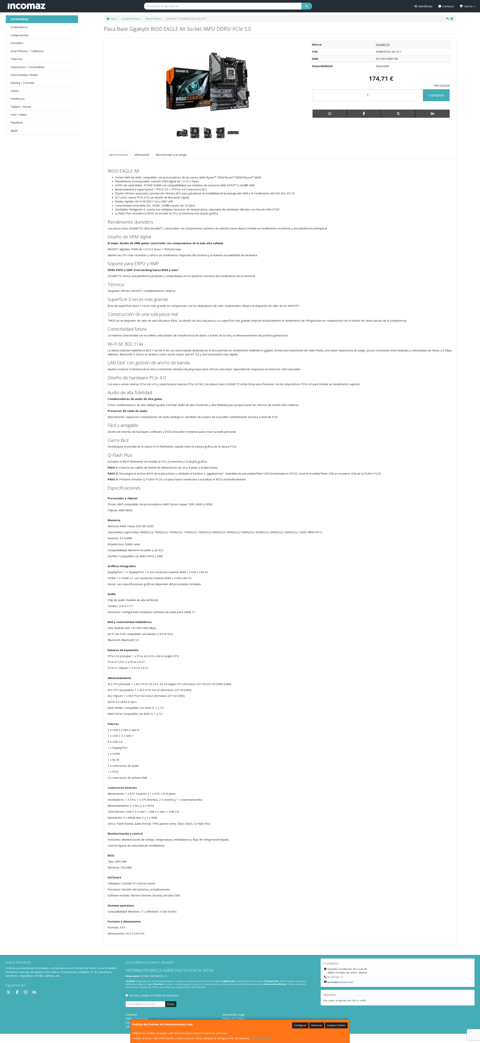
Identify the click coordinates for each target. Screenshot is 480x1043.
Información (141, 154)
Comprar (436, 95)
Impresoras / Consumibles (27, 67)
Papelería (16, 122)
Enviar (170, 1004)
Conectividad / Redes (24, 75)
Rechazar (316, 1025)
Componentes (19, 35)
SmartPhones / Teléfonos (27, 51)
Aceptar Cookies (336, 1025)
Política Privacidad (137, 1018)
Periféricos (17, 98)
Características (118, 154)
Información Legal (233, 1014)
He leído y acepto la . (154, 995)
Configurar (300, 1025)
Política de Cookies (262, 1038)
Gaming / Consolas (22, 83)
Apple (14, 130)
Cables (14, 91)
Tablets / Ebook (20, 107)
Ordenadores (19, 27)
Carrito (468, 6)
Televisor (16, 59)
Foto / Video (18, 114)
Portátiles (16, 43)
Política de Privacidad (194, 987)
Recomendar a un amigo (171, 154)
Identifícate (425, 6)
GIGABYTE (383, 44)
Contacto (448, 6)
